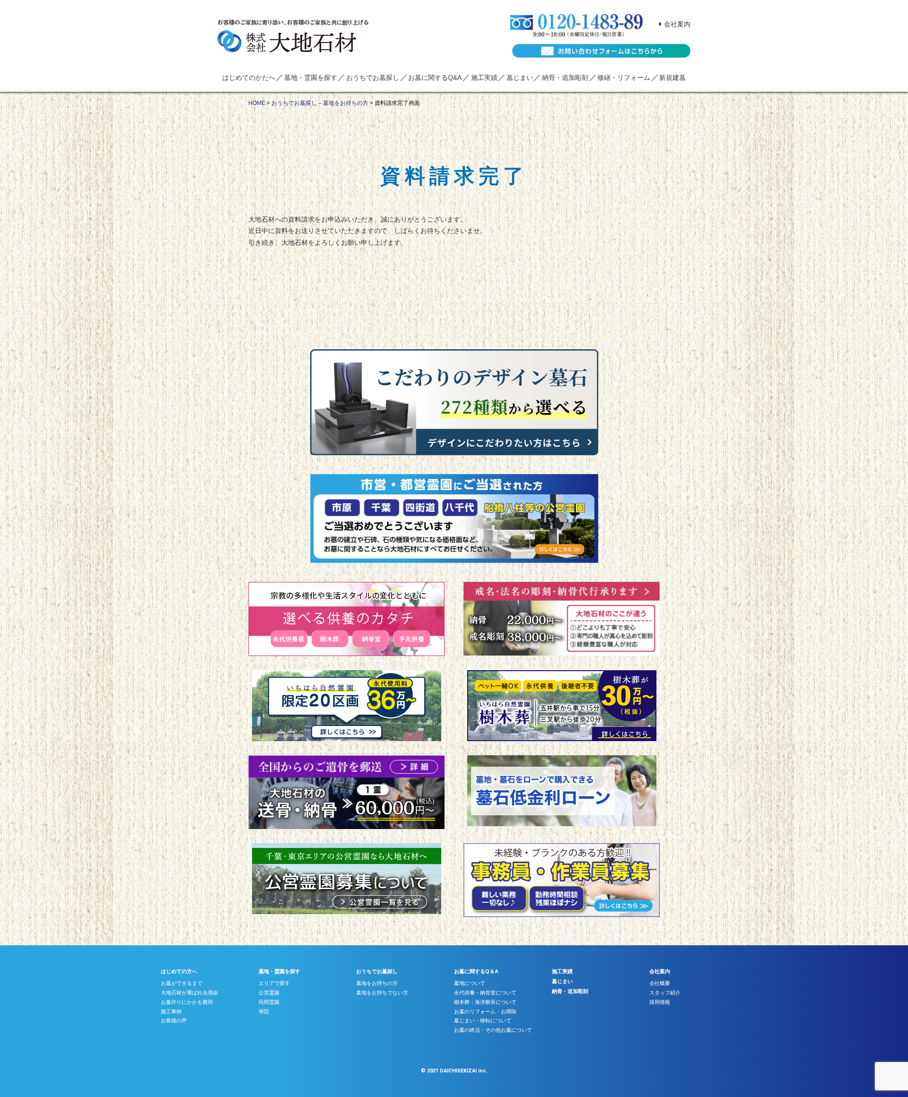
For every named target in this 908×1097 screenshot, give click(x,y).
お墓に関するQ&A (435, 77)
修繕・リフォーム (623, 77)
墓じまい (519, 77)
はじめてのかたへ (248, 77)
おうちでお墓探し (372, 77)
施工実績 (484, 77)
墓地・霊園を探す (310, 77)
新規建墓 (672, 77)
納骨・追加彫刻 (565, 77)
